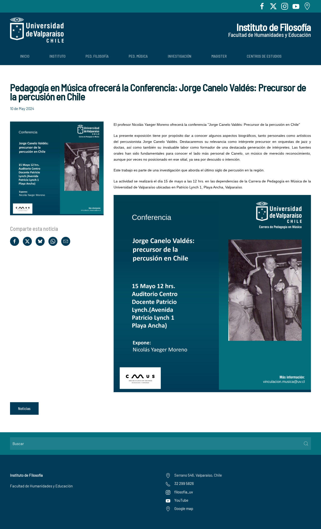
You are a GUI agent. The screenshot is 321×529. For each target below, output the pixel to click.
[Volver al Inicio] (37, 30)
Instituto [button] (57, 56)
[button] (57, 168)
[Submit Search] (306, 443)
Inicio (24, 56)
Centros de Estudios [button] (264, 56)
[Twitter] (27, 241)
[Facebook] (14, 241)
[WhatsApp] (52, 241)
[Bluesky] (40, 241)
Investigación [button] (179, 56)
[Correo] (65, 241)
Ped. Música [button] (138, 56)
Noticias (24, 408)
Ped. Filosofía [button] (97, 56)
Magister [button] (219, 56)
